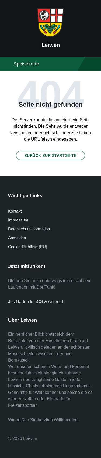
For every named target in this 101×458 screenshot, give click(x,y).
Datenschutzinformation (29, 229)
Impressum (18, 220)
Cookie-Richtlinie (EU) (27, 246)
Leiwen (50, 45)
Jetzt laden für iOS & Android (35, 301)
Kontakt (15, 211)
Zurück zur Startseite (51, 155)
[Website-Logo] (50, 35)
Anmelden (17, 237)
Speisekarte (26, 64)
